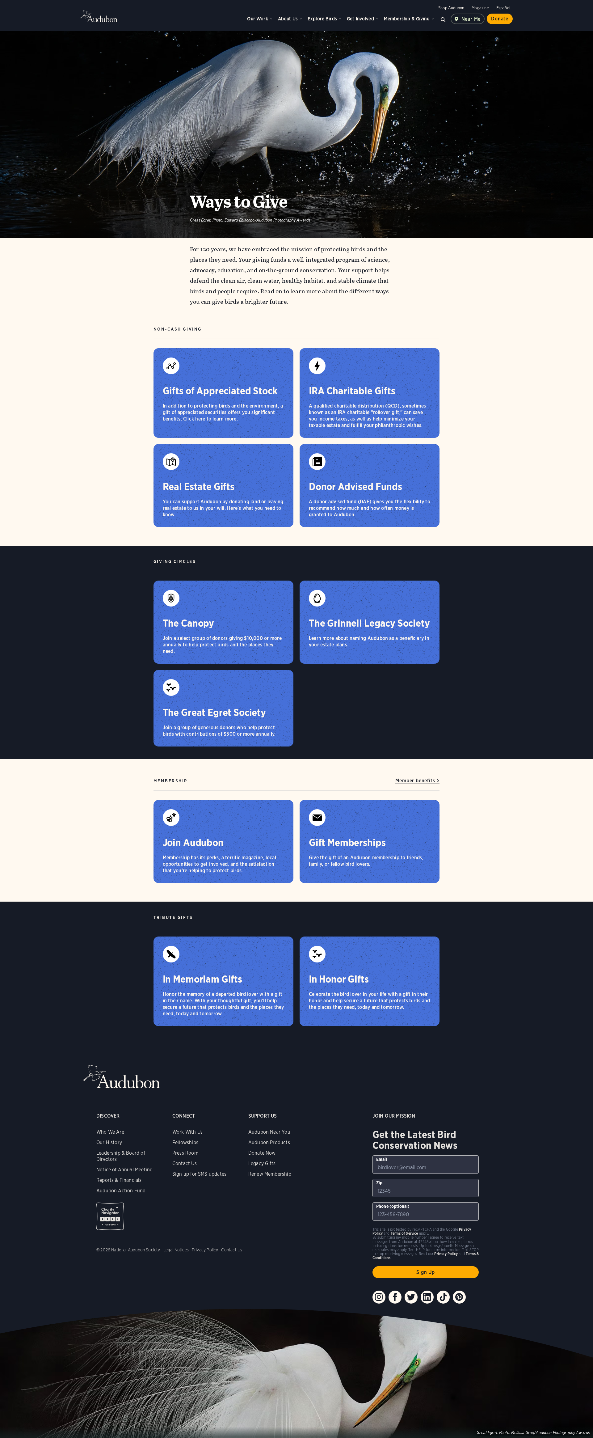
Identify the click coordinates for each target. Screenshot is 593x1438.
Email (381, 1159)
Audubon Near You (269, 1132)
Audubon (98, 16)
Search (443, 19)
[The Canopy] (223, 622)
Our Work (257, 19)
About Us (288, 19)
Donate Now (262, 1153)
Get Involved (360, 19)
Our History (109, 1142)
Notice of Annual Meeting (124, 1170)
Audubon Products (269, 1142)
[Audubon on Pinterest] (459, 1297)
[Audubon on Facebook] (395, 1297)
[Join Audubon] (223, 841)
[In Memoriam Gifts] (223, 981)
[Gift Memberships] (369, 841)
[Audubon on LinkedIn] (427, 1297)
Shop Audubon (451, 8)
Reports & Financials (119, 1180)
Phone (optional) (393, 1206)
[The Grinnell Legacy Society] (369, 622)
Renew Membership (269, 1174)
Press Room (185, 1153)
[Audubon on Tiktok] (443, 1297)
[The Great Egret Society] (223, 708)
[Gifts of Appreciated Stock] (223, 393)
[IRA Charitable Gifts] (369, 393)
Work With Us (187, 1132)
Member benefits (415, 781)
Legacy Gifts (261, 1163)
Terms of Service (404, 1233)
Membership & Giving (407, 19)
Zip (379, 1183)
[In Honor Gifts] (369, 981)
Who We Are (110, 1132)
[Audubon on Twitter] (411, 1297)
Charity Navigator (110, 1216)
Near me (471, 19)
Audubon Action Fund (120, 1191)
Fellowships (185, 1142)
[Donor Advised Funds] (369, 485)
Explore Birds (322, 19)
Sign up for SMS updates (199, 1174)
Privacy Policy (205, 1249)
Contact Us (184, 1163)
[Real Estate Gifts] (223, 485)
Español (503, 8)
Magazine (480, 8)
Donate (499, 19)
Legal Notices (176, 1249)
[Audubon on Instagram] (378, 1297)
